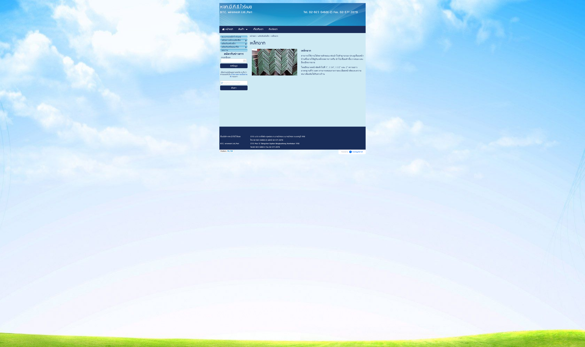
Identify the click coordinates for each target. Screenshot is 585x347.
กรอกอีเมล (225, 57)
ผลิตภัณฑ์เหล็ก (263, 36)
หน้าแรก (253, 36)
